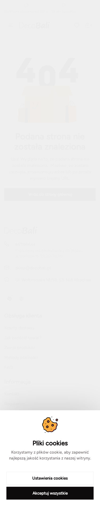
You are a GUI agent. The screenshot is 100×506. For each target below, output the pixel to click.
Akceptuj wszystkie (50, 493)
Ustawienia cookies (50, 478)
